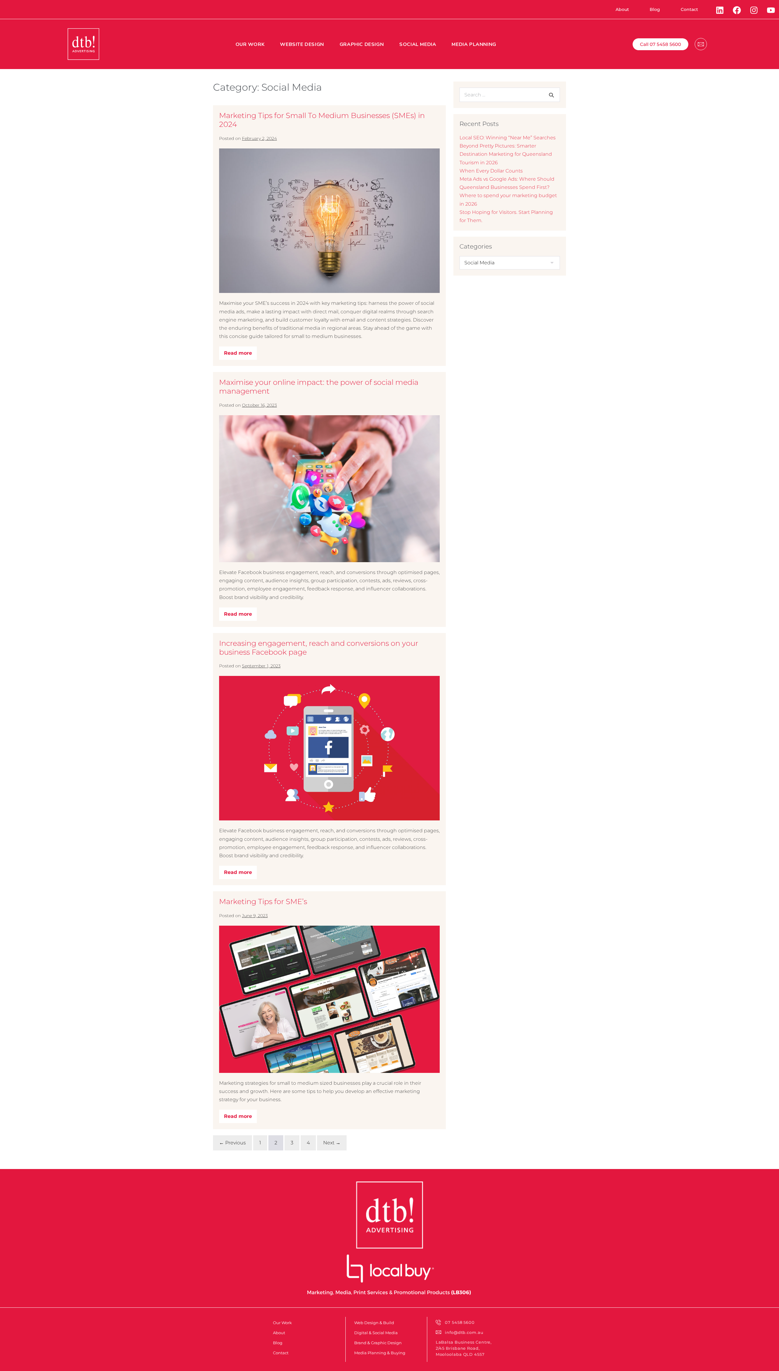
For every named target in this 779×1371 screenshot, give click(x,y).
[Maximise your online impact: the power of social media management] (329, 488)
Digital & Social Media (376, 1332)
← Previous (232, 1143)
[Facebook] (736, 10)
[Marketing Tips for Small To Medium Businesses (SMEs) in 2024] (329, 220)
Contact (280, 1352)
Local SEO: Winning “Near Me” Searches (507, 138)
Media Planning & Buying (379, 1352)
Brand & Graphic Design (378, 1342)
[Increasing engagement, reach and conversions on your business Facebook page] (329, 748)
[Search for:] (509, 95)
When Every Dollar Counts (491, 171)
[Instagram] (754, 10)
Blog (277, 1342)
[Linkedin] (719, 10)
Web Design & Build (374, 1322)
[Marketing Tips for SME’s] (329, 999)
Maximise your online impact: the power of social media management (318, 386)
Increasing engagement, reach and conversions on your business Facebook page (318, 647)
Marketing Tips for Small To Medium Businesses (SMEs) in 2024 (322, 120)
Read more (240, 351)
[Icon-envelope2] (701, 44)
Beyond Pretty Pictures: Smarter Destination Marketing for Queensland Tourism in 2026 (505, 154)
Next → (332, 1143)
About (279, 1332)
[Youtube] (771, 10)
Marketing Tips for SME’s (263, 901)
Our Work (282, 1322)
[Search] (551, 94)
